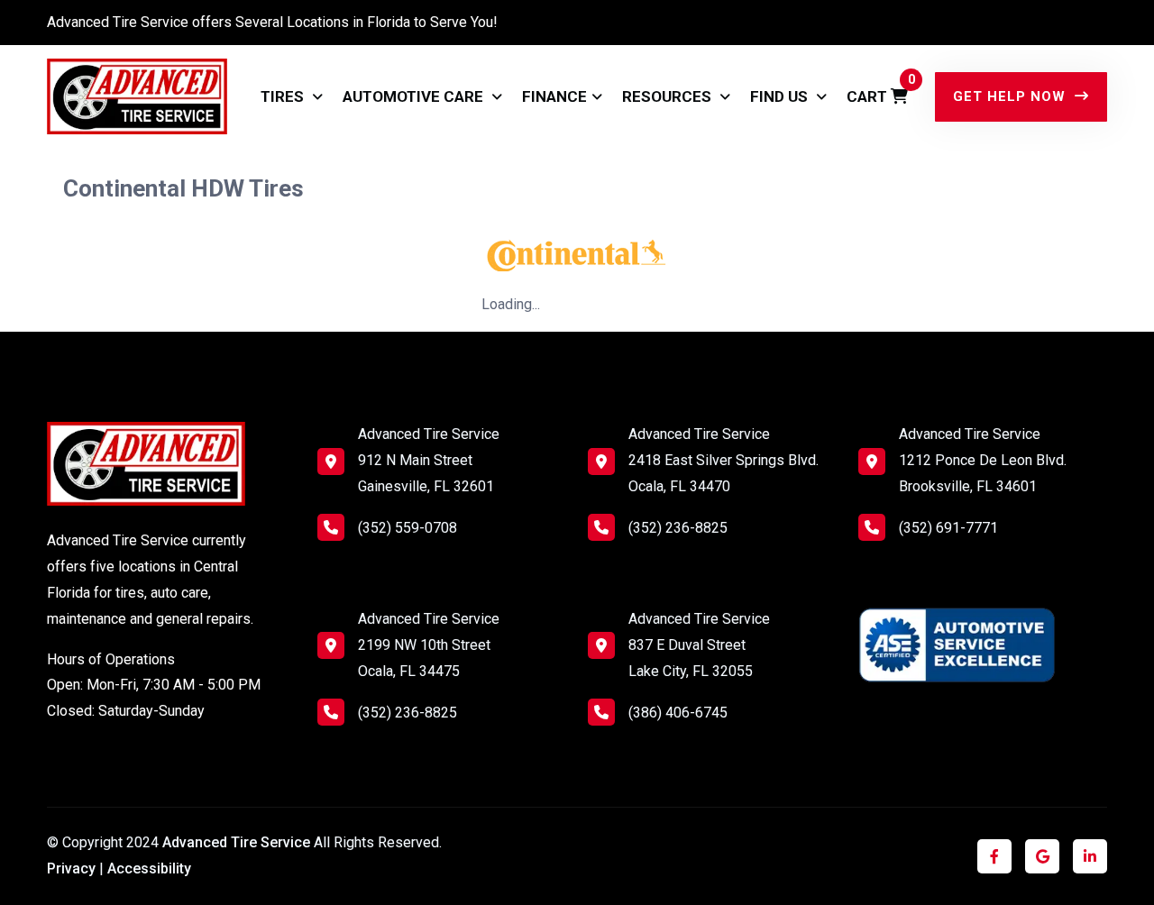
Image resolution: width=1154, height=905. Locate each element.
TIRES (284, 96)
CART (877, 88)
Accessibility (149, 868)
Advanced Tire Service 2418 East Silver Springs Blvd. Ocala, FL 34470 (723, 460)
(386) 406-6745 (678, 712)
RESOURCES (668, 96)
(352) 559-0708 (407, 527)
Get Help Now (1011, 96)
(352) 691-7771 (948, 527)
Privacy (71, 868)
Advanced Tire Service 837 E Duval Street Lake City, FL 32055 (699, 645)
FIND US (780, 96)
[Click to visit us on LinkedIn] (1090, 856)
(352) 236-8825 (407, 712)
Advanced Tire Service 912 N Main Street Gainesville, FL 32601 (428, 460)
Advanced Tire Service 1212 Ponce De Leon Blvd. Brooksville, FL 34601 (983, 460)
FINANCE (554, 96)
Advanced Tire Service (238, 842)
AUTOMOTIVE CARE (415, 96)
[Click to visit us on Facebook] (994, 856)
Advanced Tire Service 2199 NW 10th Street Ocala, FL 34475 (428, 645)
